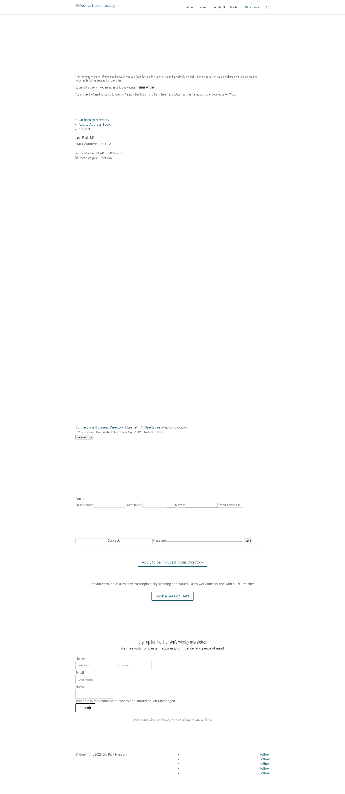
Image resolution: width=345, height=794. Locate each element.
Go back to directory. (94, 120)
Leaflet (132, 427)
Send (248, 540)
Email (79, 672)
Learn (202, 7)
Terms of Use (146, 87)
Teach (233, 7)
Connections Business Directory (99, 427)
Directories (252, 7)
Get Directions (84, 437)
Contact (84, 129)
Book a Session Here (172, 596)
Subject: (114, 540)
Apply (217, 7)
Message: (160, 540)
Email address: (229, 505)
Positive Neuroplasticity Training (172, 39)
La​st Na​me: (133, 505)
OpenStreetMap (156, 427)
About (190, 7)
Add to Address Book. (95, 124)
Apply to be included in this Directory (172, 562)
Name (80, 686)
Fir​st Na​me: (84, 505)
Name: (180, 505)
